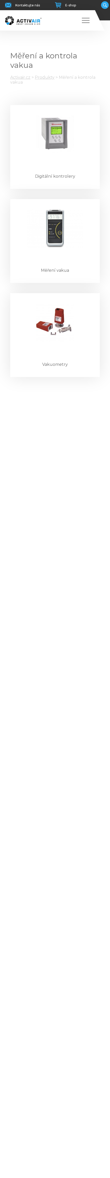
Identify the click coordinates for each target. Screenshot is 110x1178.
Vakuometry (55, 364)
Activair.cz (20, 77)
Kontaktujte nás (27, 5)
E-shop (70, 5)
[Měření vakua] (55, 228)
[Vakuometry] (55, 322)
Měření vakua (55, 270)
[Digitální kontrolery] (55, 134)
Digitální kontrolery (55, 176)
